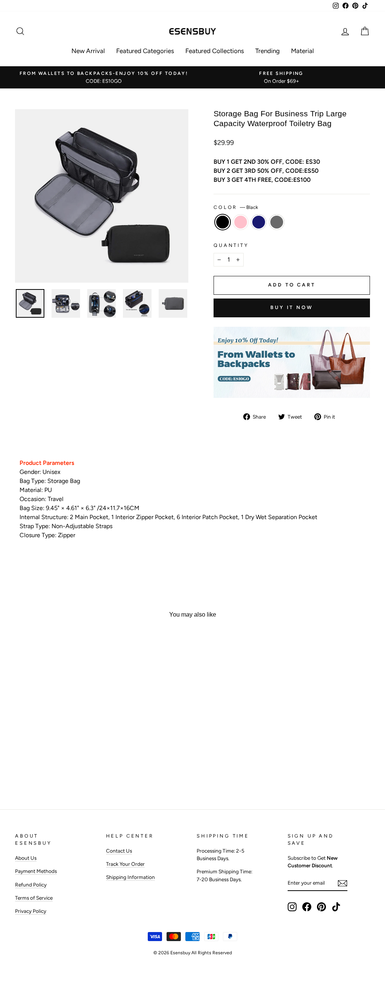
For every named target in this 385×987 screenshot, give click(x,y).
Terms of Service (34, 898)
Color (236, 207)
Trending (267, 51)
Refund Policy (31, 885)
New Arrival (88, 51)
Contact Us (119, 851)
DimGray (276, 222)
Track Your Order (125, 864)
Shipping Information (130, 877)
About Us (25, 858)
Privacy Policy (30, 911)
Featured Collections (214, 51)
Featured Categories (145, 51)
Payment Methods (36, 871)
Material (302, 51)
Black (222, 222)
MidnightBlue (258, 222)
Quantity (231, 245)
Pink (240, 222)
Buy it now (291, 307)
